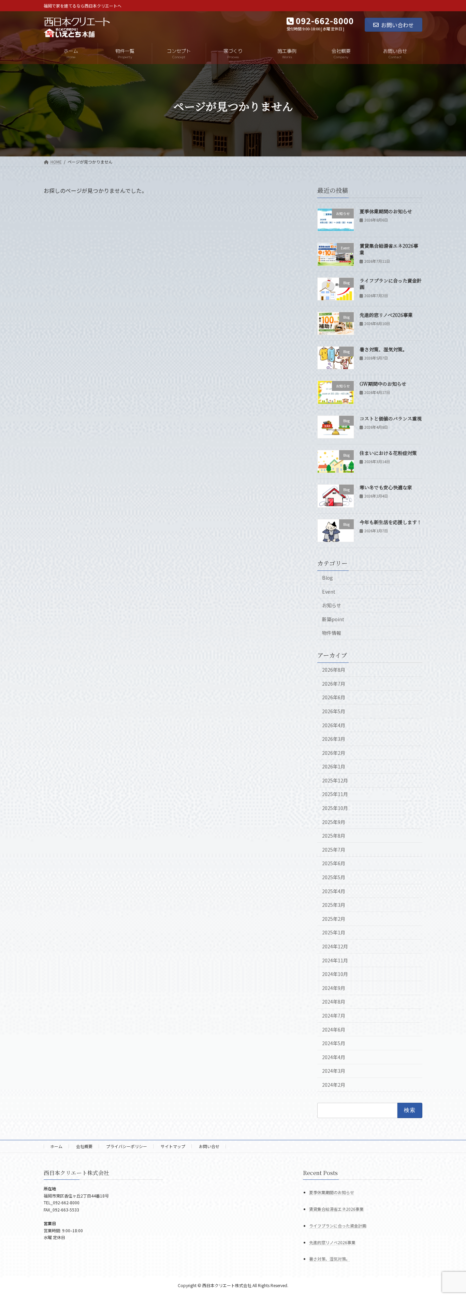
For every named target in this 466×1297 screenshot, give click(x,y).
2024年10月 (335, 974)
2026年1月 (333, 766)
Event (328, 591)
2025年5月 (333, 877)
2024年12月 (335, 946)
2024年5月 (333, 1043)
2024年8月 (333, 1001)
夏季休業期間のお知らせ (386, 211)
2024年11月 (335, 960)
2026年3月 (333, 738)
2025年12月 (335, 780)
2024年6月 (333, 1029)
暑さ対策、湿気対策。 (383, 349)
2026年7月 (333, 683)
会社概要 (84, 1146)
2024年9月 (333, 988)
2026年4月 (333, 725)
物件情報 (331, 632)
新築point (333, 619)
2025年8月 (333, 835)
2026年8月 (333, 669)
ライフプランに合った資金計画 (391, 284)
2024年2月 (333, 1084)
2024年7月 (333, 1015)
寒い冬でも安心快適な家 (386, 487)
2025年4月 (333, 891)
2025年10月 (335, 808)
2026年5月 (333, 711)
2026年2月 (333, 752)
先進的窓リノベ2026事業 (386, 314)
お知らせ (331, 605)
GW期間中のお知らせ (383, 383)
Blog (327, 577)
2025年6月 (333, 863)
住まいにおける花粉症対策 (388, 452)
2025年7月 (333, 849)
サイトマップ (173, 1146)
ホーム (56, 1146)
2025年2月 (333, 918)
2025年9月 (333, 822)
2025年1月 (333, 932)
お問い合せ (209, 1146)
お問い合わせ (397, 25)
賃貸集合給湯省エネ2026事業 (389, 249)
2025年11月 (335, 794)
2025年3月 (333, 904)
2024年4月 (333, 1057)
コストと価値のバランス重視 (391, 418)
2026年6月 (333, 697)
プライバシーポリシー (126, 1146)
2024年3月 (333, 1070)
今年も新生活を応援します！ (391, 522)
